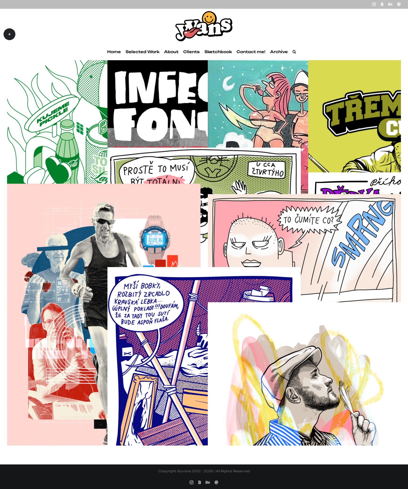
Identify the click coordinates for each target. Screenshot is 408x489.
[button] (294, 51)
